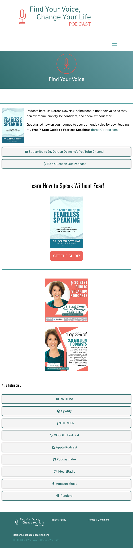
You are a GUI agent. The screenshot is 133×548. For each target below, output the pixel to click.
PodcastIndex (66, 459)
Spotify (66, 411)
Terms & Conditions (98, 519)
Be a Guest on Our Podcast (66, 164)
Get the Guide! (66, 256)
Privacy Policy (58, 519)
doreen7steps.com (104, 130)
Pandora (66, 495)
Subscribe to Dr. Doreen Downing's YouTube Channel (66, 151)
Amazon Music (66, 483)
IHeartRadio (66, 471)
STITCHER (66, 423)
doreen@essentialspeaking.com (31, 534)
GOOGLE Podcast (66, 435)
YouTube (66, 399)
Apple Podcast (66, 447)
